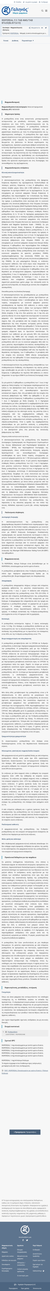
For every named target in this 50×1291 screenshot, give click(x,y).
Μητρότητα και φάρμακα (22, 1257)
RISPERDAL (14, 33)
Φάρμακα (5, 1252)
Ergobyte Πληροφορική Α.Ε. (27, 1284)
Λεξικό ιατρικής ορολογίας (22, 1270)
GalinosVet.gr (37, 1271)
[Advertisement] (25, 70)
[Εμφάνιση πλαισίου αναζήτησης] (42, 10)
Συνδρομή (44, 2)
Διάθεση (15, 41)
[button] (23, 1240)
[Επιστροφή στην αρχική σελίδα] (25, 1232)
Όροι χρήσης (25, 1288)
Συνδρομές (36, 1250)
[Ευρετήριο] (42, 28)
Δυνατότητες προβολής (37, 1255)
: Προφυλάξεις (25, 1132)
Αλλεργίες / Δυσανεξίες (21, 1264)
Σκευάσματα (6, 1264)
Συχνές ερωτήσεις (39, 1260)
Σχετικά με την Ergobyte (38, 1265)
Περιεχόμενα (13, 1288)
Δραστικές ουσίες (8, 1256)
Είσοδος (18, 2)
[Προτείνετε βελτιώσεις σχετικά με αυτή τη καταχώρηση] (45, 28)
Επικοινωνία (37, 1288)
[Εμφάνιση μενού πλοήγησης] (46, 10)
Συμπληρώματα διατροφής (7, 1270)
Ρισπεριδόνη (12, 1032)
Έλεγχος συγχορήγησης (22, 1251)
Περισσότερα (27, 41)
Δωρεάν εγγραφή (31, 2)
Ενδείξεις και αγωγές (9, 1260)
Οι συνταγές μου (22, 1275)
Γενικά (5, 41)
